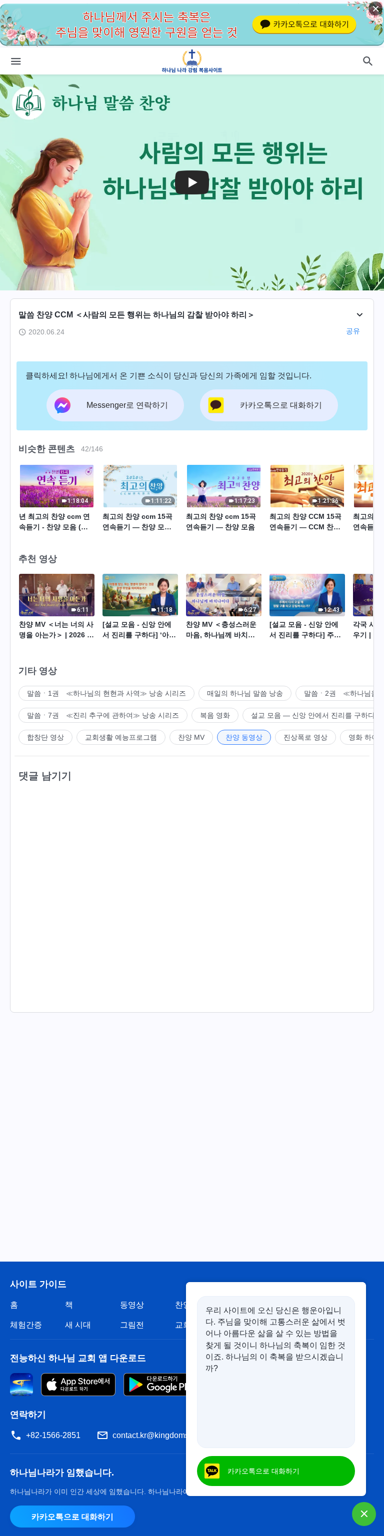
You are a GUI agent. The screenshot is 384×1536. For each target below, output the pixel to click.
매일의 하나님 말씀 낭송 (245, 693)
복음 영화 (215, 715)
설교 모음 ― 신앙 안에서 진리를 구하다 (313, 715)
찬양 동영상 (244, 737)
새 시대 (78, 1325)
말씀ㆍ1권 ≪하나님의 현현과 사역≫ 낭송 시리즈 (106, 693)
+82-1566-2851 (53, 1435)
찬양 (183, 1305)
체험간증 (26, 1325)
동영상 (132, 1305)
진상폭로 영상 (306, 737)
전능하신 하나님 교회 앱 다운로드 (78, 1358)
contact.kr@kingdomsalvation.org (171, 1435)
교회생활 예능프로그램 (121, 737)
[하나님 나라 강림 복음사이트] (192, 60)
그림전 (132, 1325)
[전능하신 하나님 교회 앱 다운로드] (21, 1384)
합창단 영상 (45, 737)
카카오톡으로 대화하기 (73, 1517)
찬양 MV (191, 737)
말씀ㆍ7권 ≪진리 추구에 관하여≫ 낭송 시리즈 (103, 715)
